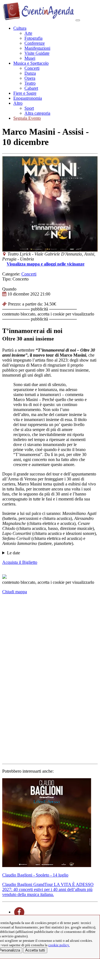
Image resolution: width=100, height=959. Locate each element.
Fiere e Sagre (24, 93)
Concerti (31, 68)
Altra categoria (37, 113)
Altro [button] (17, 103)
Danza (30, 73)
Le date (13, 552)
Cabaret (31, 88)
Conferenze (34, 43)
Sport (29, 108)
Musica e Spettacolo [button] (31, 63)
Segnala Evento (27, 118)
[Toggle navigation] (78, 20)
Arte (28, 33)
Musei (29, 58)
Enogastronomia (27, 98)
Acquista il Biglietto (19, 562)
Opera (29, 78)
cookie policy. (59, 945)
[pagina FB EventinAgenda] (19, 912)
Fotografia (33, 38)
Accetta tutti (35, 950)
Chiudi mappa (14, 591)
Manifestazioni (37, 48)
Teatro (30, 83)
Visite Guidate (36, 53)
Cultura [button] (19, 28)
